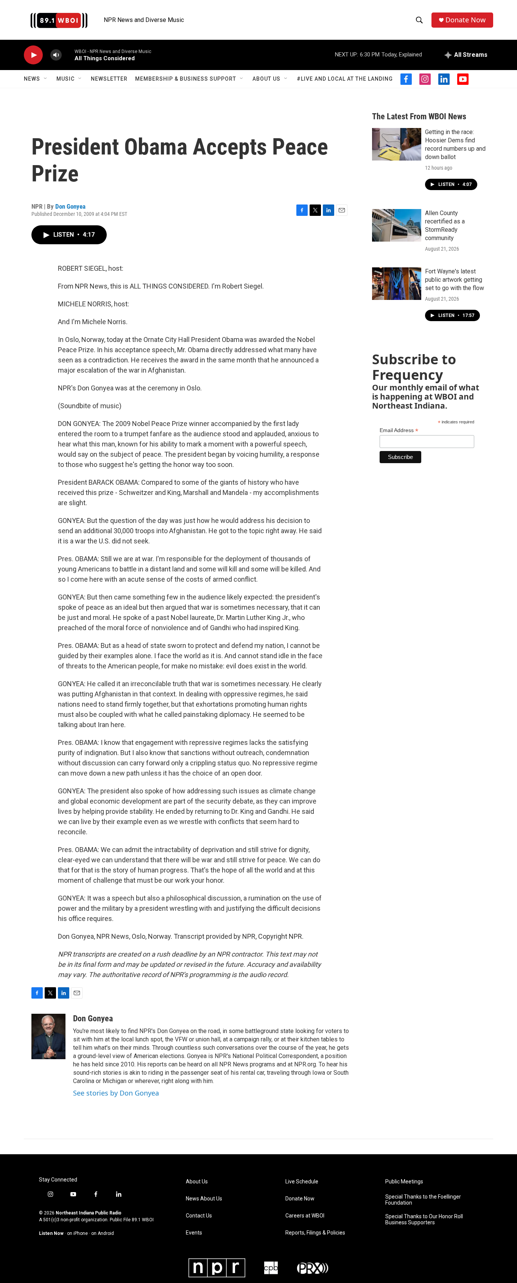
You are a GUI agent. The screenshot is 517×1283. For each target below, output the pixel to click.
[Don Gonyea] (48, 1036)
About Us (266, 79)
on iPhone (77, 1233)
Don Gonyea (70, 206)
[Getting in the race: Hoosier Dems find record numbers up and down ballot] (396, 144)
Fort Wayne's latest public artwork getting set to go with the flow (454, 280)
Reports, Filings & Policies (315, 1233)
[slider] (68, 55)
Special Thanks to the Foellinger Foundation (423, 1200)
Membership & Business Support (185, 79)
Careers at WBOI (304, 1216)
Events (194, 1233)
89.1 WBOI (143, 1219)
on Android (102, 1233)
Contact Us (199, 1216)
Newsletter (109, 79)
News (32, 79)
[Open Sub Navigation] (46, 79)
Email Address (399, 430)
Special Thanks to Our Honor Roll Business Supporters (424, 1219)
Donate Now (465, 20)
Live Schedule (301, 1182)
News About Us (204, 1199)
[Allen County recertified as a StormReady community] (396, 225)
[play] (33, 55)
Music (65, 79)
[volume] (56, 55)
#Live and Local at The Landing (345, 79)
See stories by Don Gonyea (116, 1092)
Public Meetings (404, 1182)
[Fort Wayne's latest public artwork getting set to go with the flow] (396, 283)
